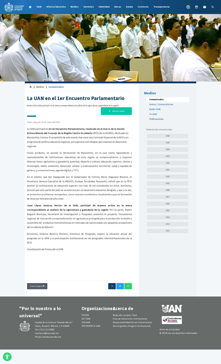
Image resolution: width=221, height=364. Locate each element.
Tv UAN (153, 114)
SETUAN (86, 318)
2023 (167, 156)
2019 (167, 183)
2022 (167, 163)
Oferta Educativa (56, 6)
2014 (167, 217)
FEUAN (85, 315)
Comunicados (56, 87)
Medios (75, 6)
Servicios (88, 6)
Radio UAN (154, 109)
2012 (167, 230)
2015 (167, 210)
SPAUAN (86, 322)
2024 (167, 149)
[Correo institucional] (205, 7)
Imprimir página (36, 286)
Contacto (143, 6)
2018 (167, 190)
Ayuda (129, 6)
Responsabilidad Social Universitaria (132, 322)
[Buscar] (213, 7)
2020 (167, 176)
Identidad (104, 6)
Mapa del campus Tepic (125, 315)
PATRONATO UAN (91, 326)
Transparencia (161, 6)
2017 (167, 197)
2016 (167, 203)
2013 (167, 224)
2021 (167, 169)
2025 (167, 142)
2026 (167, 136)
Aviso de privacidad (170, 329)
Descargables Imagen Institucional (131, 326)
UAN (39, 6)
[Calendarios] (196, 7)
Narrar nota (118, 111)
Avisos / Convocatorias (161, 104)
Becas (117, 6)
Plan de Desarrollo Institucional (130, 318)
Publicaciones (156, 119)
